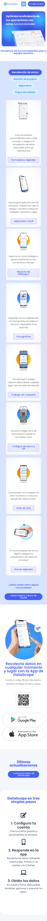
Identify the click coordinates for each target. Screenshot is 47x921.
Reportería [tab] (25, 85)
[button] (23, 3)
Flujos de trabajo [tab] (25, 92)
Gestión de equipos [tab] (25, 79)
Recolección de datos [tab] (25, 72)
